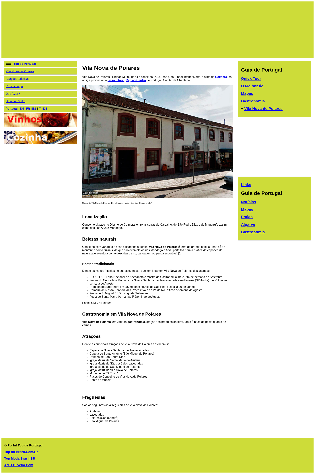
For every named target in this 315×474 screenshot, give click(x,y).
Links (246, 185)
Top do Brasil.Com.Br (21, 452)
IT (39, 108)
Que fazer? (13, 93)
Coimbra (221, 76)
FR (28, 108)
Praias (247, 217)
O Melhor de (252, 86)
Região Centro (136, 80)
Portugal (12, 108)
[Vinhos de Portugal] (40, 125)
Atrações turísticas (17, 78)
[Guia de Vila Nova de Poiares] (157, 197)
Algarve (248, 224)
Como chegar (14, 86)
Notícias (248, 202)
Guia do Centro (15, 101)
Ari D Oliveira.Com (18, 465)
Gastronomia (253, 101)
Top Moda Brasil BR (19, 458)
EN (22, 108)
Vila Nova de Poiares (20, 71)
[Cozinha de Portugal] (40, 143)
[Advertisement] (113, 29)
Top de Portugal (25, 63)
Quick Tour (251, 78)
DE (45, 108)
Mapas (247, 93)
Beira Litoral (116, 80)
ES (34, 108)
